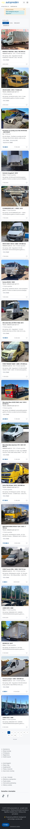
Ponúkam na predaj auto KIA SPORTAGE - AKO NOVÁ (15, 131)
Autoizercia (6, 749)
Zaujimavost (6, 767)
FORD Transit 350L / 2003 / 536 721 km (14, 569)
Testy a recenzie (7, 769)
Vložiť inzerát (7, 757)
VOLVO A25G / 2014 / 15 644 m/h (12, 90)
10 (15, 735)
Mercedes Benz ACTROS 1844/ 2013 (13, 323)
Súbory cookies (7, 785)
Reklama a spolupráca (9, 779)
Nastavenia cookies (15, 826)
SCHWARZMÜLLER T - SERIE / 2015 (13, 208)
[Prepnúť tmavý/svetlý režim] (24, 2)
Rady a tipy (6, 765)
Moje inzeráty (7, 751)
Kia (3, 134)
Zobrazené (17, 23)
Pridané (5, 23)
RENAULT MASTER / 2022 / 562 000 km (14, 51)
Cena (11, 23)
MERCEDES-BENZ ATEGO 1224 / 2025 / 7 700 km (14, 527)
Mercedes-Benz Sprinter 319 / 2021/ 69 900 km (14, 445)
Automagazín (7, 763)
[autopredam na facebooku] (8, 796)
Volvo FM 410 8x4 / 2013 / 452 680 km (14, 485)
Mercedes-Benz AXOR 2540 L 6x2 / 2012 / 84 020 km (15, 403)
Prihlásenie (6, 753)
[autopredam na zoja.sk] (3, 796)
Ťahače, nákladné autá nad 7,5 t (11, 92)
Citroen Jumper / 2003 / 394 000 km (13, 679)
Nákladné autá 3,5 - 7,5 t (9, 53)
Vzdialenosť (6, 25)
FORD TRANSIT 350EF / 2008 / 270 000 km (15, 364)
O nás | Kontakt (7, 777)
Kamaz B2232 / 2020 (9, 282)
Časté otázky (6, 781)
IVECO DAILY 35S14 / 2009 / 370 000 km (14, 244)
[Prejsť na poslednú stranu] (21, 735)
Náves (4, 175)
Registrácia (6, 755)
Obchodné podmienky (9, 783)
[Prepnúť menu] (27, 2)
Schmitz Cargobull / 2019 (10, 173)
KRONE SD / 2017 (8, 643)
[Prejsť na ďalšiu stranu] (18, 735)
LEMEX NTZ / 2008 (8, 608)
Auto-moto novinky (8, 771)
